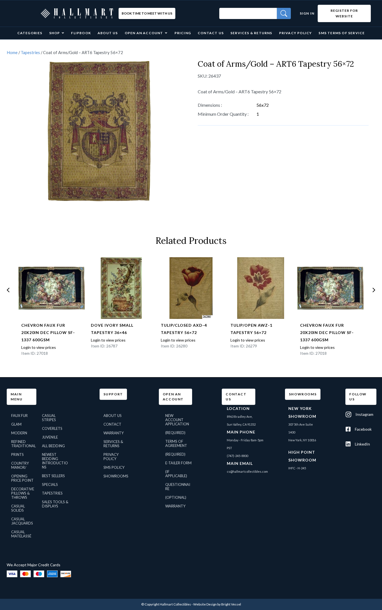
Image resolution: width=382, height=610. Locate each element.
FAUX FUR (19, 415)
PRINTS (17, 454)
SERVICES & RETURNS (113, 443)
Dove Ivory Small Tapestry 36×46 (112, 329)
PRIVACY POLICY (111, 456)
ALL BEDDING (53, 446)
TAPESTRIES (52, 493)
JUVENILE (50, 437)
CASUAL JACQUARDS (22, 521)
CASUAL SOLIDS (18, 508)
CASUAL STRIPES (49, 417)
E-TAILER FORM (178, 463)
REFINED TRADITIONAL (23, 443)
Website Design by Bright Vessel (217, 604)
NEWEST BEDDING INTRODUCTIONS (55, 460)
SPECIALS (50, 484)
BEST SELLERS (53, 476)
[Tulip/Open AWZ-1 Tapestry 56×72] (261, 288)
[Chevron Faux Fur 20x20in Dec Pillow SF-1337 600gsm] (51, 288)
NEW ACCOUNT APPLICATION (177, 419)
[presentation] (8, 290)
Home (12, 52)
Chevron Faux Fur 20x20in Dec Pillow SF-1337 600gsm (48, 332)
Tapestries (30, 52)
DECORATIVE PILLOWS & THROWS (22, 493)
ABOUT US (112, 415)
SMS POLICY (113, 467)
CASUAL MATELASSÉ (21, 534)
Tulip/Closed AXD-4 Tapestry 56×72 (184, 329)
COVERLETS (52, 428)
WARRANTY (113, 433)
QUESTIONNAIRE (177, 486)
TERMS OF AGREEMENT (176, 443)
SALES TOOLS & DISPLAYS (55, 504)
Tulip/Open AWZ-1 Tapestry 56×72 (251, 329)
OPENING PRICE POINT (22, 478)
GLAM (16, 424)
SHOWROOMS (115, 476)
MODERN (19, 433)
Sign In (307, 13)
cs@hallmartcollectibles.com (247, 471)
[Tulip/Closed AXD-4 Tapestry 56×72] (191, 288)
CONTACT (112, 424)
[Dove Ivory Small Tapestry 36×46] (121, 288)
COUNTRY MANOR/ (20, 465)
